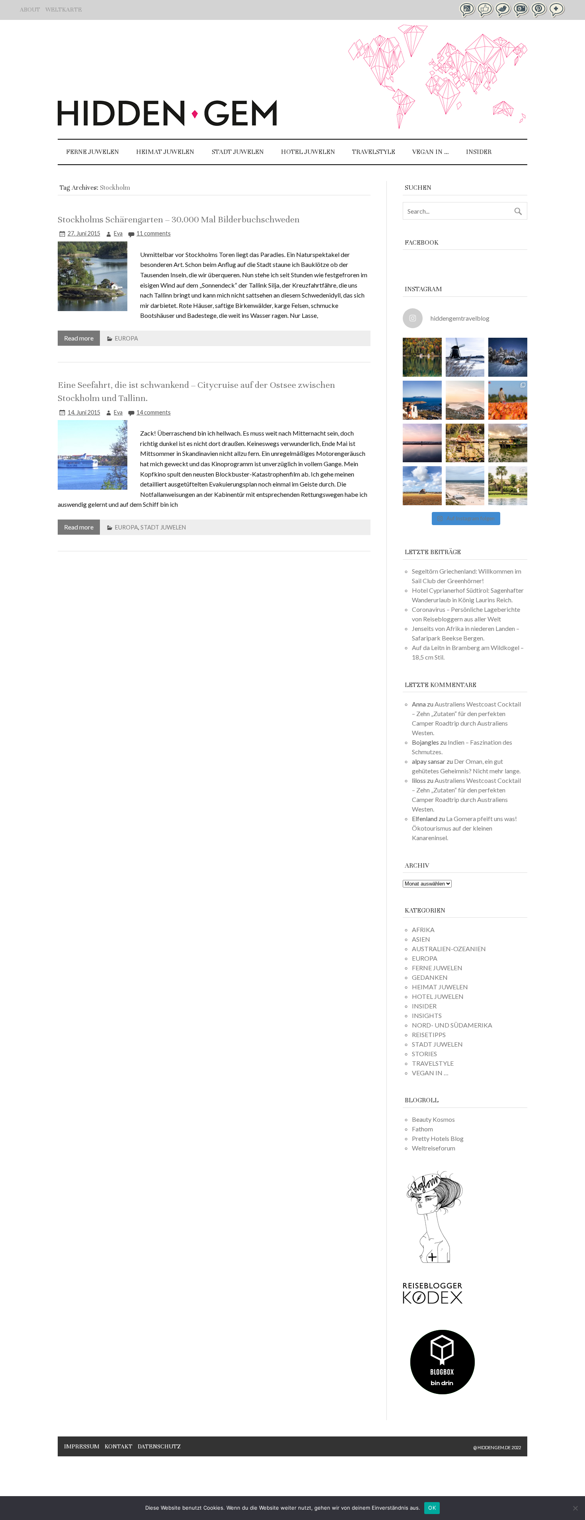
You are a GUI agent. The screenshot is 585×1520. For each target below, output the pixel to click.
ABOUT (30, 9)
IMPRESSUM (81, 1446)
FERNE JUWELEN (92, 152)
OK (432, 1507)
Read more (79, 338)
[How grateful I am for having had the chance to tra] (465, 400)
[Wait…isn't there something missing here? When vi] (422, 485)
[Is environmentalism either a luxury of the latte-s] (507, 485)
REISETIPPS (429, 1034)
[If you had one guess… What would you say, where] (507, 443)
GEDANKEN (430, 977)
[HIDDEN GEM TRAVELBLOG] (167, 123)
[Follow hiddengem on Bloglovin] (434, 1261)
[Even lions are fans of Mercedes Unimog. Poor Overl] (465, 443)
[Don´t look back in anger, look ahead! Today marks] (422, 400)
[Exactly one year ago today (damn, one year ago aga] (465, 357)
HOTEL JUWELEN (308, 152)
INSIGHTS (427, 1015)
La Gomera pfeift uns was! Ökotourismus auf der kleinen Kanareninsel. (464, 828)
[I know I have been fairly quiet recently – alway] (422, 443)
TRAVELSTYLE (373, 152)
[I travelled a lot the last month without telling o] (465, 485)
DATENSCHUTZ (159, 1446)
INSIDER (478, 152)
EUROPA (126, 338)
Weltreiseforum (433, 1148)
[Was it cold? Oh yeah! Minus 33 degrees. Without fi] (507, 357)
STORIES (424, 1053)
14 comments (153, 412)
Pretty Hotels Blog (438, 1138)
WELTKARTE (63, 9)
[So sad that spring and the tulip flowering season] (507, 400)
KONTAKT (119, 1446)
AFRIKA (423, 929)
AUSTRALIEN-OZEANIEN (449, 948)
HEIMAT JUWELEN (165, 152)
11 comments (153, 233)
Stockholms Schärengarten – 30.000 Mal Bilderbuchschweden (179, 219)
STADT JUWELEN (238, 152)
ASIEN (421, 939)
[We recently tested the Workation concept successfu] (422, 357)
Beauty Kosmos (433, 1119)
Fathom (422, 1129)
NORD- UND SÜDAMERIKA (452, 1025)
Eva (118, 233)
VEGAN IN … (430, 152)
